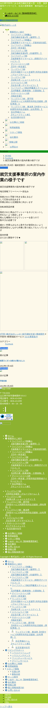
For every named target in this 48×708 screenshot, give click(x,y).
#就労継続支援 (28, 334)
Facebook (4, 168)
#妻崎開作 (40, 334)
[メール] (5, 408)
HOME (8, 697)
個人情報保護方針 (10, 20)
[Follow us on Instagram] (5, 410)
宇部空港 (3, 381)
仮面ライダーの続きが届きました (12, 361)
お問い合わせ (11, 699)
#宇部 (2, 334)
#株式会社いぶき (13, 334)
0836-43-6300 (12, 16)
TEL (7, 702)
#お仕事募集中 (31, 337)
